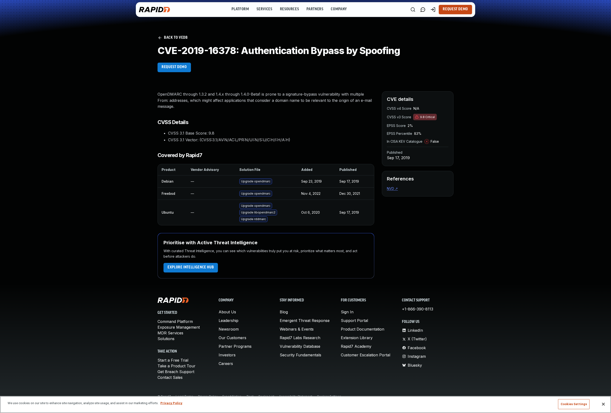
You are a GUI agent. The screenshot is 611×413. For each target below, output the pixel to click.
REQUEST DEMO (174, 67)
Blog (284, 312)
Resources (289, 9)
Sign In (347, 312)
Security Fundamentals (300, 355)
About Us (227, 312)
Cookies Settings (574, 404)
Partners (314, 9)
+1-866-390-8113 (417, 309)
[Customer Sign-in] (433, 9)
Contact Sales (170, 377)
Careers (226, 363)
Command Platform (175, 321)
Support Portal (354, 320)
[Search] (413, 9)
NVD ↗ (392, 188)
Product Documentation (362, 329)
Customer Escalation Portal (365, 355)
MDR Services (170, 333)
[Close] (603, 404)
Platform (240, 9)
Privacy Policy (171, 403)
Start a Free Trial (173, 360)
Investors (227, 355)
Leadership (228, 320)
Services (264, 9)
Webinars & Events (297, 329)
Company (339, 9)
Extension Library (357, 337)
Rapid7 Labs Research (300, 337)
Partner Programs (235, 346)
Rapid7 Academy (356, 346)
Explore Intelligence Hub (191, 267)
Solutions (166, 338)
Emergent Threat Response (305, 320)
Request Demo (455, 9)
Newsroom (229, 329)
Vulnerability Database (300, 346)
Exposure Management (179, 327)
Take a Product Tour (176, 366)
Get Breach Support (176, 371)
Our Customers (232, 337)
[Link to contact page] (423, 9)
